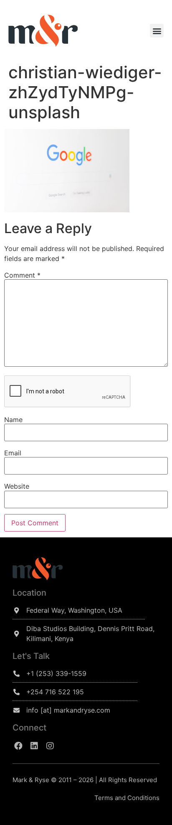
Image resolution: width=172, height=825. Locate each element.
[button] (157, 30)
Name (13, 419)
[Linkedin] (34, 746)
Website (16, 486)
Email (12, 453)
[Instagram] (50, 746)
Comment (22, 275)
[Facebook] (18, 746)
